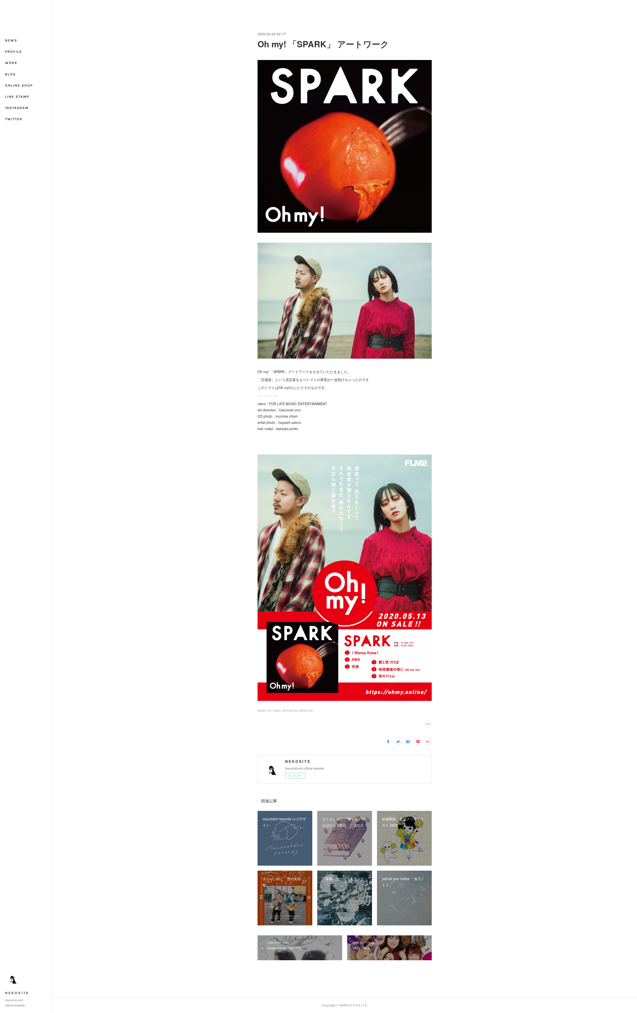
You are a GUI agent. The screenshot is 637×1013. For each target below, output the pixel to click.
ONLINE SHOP (19, 85)
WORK (11, 63)
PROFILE (13, 52)
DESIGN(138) (290, 710)
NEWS (11, 40)
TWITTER (13, 119)
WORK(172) (264, 710)
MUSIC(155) (306, 710)
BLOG (10, 74)
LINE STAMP (17, 97)
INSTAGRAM (17, 108)
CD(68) (277, 710)
